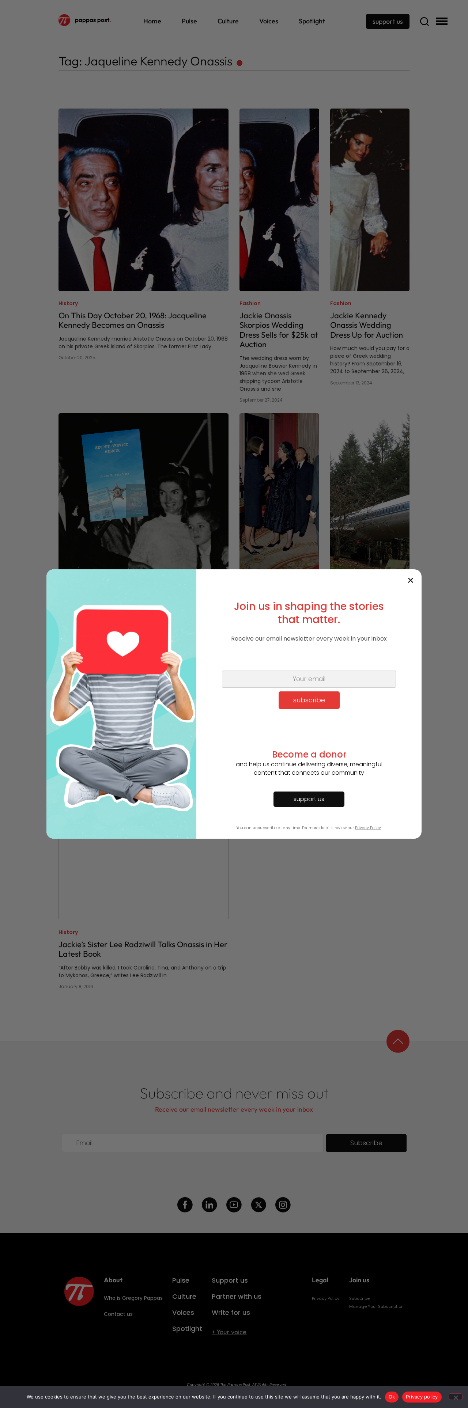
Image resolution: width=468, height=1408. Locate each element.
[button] (410, 580)
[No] (456, 1396)
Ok (392, 1397)
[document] (234, 704)
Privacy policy (422, 1397)
